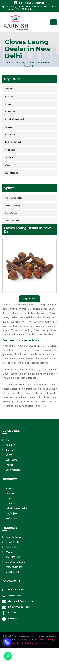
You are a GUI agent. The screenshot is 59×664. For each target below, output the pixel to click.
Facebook (13, 613)
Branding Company (38, 643)
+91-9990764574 (17, 590)
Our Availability (13, 470)
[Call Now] (7, 642)
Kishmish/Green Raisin (15, 119)
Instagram (13, 619)
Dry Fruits (10, 450)
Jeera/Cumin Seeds (13, 198)
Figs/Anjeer (10, 127)
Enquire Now (29, 299)
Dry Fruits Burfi (11, 173)
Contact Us (11, 460)
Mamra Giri (10, 111)
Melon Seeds (10, 150)
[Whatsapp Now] (8, 656)
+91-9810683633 (16, 595)
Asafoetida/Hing (12, 205)
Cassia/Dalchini (12, 221)
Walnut (8, 165)
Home (8, 440)
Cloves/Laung (11, 213)
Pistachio (9, 96)
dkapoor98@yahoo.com (20, 601)
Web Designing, (47, 639)
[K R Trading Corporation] (16, 23)
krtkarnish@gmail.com (19, 607)
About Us (10, 445)
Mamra (8, 104)
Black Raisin (10, 134)
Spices (9, 455)
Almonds (9, 88)
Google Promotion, (20, 643)
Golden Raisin (11, 157)
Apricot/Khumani (13, 142)
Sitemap (10, 465)
